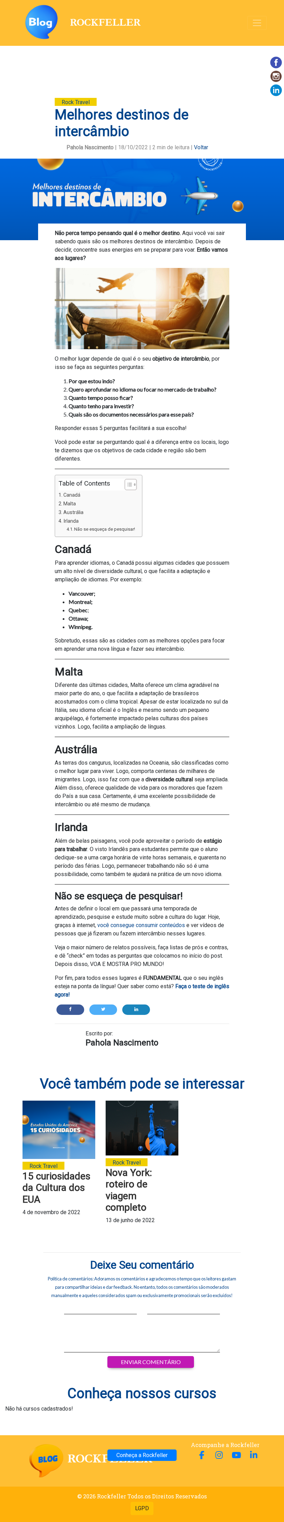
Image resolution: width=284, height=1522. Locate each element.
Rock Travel (76, 102)
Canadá (71, 495)
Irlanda (71, 521)
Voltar (201, 147)
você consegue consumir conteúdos (141, 925)
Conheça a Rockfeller (142, 1455)
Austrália (73, 512)
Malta (69, 504)
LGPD (142, 1508)
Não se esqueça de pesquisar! (104, 529)
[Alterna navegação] (257, 23)
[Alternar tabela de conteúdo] (127, 484)
